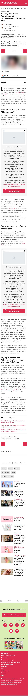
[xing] (17, 631)
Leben (13, 472)
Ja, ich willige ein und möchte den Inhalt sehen (14, 190)
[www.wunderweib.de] (9, 3)
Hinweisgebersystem (7, 664)
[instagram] (17, 625)
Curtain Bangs (13, 208)
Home (3, 8)
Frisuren (16, 8)
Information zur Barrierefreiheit (11, 662)
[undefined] (14, 602)
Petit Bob (17, 92)
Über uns (4, 666)
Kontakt (3, 673)
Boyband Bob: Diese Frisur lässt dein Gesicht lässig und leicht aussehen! (13, 430)
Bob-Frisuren (23, 8)
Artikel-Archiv (5, 671)
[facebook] (5, 625)
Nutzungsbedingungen (8, 655)
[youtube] (11, 631)
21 (12, 451)
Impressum (4, 653)
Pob (22, 92)
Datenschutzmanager (7, 660)
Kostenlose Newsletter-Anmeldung (14, 615)
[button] (14, 82)
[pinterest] (11, 625)
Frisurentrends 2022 (7, 476)
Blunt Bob (4, 94)
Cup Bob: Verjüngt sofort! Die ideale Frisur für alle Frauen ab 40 (13, 421)
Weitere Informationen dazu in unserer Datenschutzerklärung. (14, 185)
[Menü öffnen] (26, 3)
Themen (3, 668)
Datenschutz (5, 658)
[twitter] (23, 625)
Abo (2, 675)
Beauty (7, 8)
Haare (11, 8)
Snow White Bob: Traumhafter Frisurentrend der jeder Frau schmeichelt (13, 426)
